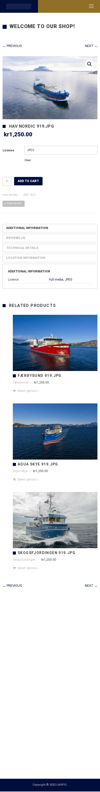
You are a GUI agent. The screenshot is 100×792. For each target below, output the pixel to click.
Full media (56, 280)
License (8, 151)
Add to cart (28, 181)
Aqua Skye (20, 471)
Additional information (27, 228)
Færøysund (20, 383)
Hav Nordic (10, 195)
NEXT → (91, 46)
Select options (27, 391)
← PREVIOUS (12, 46)
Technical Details (22, 248)
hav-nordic (14, 204)
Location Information (25, 258)
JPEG (68, 280)
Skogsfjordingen (24, 560)
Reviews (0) (15, 238)
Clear (27, 160)
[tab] (50, 228)
